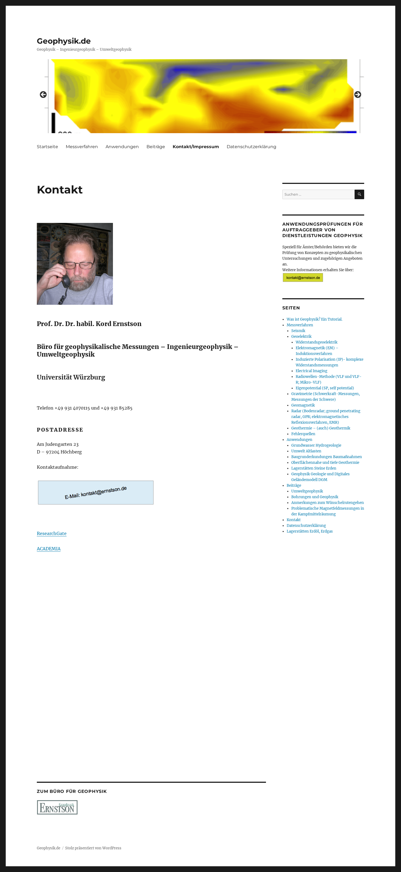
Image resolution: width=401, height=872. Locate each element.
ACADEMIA (49, 548)
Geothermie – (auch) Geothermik (320, 428)
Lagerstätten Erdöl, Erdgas (310, 531)
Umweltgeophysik (307, 491)
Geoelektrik (301, 336)
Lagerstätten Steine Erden (313, 468)
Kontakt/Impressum (196, 146)
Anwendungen (122, 146)
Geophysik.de (64, 41)
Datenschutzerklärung (251, 146)
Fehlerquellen (303, 434)
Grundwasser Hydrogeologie (316, 445)
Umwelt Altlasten (306, 451)
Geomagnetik (303, 405)
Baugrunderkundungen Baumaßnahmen (326, 457)
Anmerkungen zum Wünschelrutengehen (327, 502)
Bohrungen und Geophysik (314, 497)
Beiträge (155, 146)
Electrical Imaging (311, 371)
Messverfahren (82, 146)
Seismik (298, 331)
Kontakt (294, 520)
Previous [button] (44, 95)
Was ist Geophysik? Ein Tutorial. (314, 319)
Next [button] (357, 95)
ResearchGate (52, 533)
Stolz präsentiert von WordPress (93, 848)
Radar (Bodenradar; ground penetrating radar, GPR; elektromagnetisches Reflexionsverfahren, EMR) (325, 417)
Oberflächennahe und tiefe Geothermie (325, 462)
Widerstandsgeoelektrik (316, 342)
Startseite (47, 146)
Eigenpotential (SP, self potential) (325, 388)
